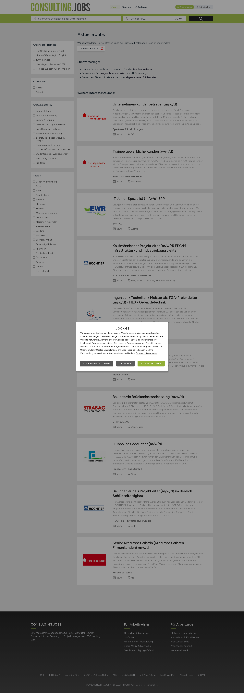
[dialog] (122, 346)
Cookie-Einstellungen (96, 363)
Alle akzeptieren (151, 363)
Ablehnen (125, 363)
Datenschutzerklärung (146, 353)
